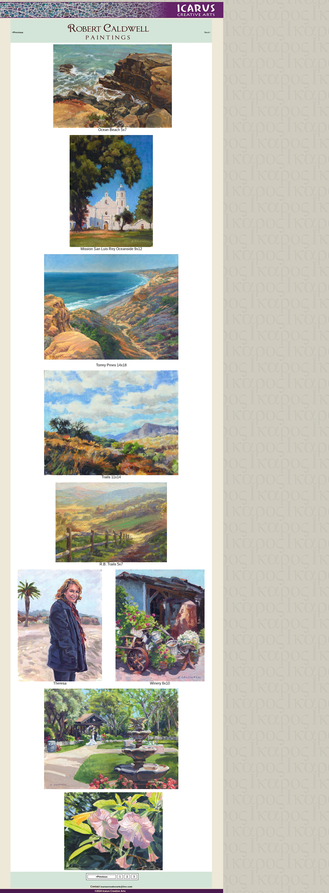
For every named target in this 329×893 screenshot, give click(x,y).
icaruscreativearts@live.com (116, 886)
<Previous (17, 32)
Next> (207, 32)
